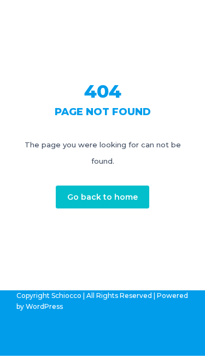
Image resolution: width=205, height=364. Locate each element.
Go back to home (102, 197)
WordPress (44, 306)
